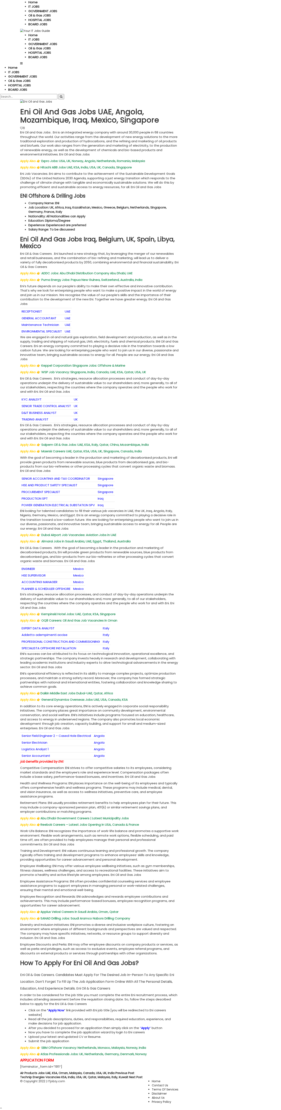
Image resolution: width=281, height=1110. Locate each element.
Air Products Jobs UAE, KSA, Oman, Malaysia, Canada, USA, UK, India (77, 1073)
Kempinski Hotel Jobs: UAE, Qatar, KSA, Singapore (78, 614)
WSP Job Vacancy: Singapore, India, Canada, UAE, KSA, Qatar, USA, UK (94, 372)
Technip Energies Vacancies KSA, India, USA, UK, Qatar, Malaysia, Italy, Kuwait (81, 1077)
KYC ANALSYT (32, 399)
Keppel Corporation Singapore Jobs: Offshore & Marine (83, 365)
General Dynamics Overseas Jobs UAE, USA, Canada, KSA (85, 699)
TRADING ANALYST (35, 419)
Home (33, 2)
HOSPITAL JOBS (39, 20)
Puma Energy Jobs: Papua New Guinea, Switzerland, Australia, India (92, 280)
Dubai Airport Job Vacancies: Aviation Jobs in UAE (79, 535)
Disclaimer (159, 1093)
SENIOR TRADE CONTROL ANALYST (46, 406)
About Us (158, 1098)
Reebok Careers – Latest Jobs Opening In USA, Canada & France (90, 824)
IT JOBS (33, 6)
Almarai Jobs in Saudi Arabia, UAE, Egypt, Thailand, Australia (86, 541)
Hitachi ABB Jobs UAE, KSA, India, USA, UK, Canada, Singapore (87, 167)
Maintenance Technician (40, 325)
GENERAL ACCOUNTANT (39, 318)
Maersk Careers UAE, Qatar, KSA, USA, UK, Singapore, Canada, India (92, 451)
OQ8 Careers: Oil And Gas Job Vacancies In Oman (79, 620)
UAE (67, 311)
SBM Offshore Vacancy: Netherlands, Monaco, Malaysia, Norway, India (93, 1047)
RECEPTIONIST (32, 311)
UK (76, 399)
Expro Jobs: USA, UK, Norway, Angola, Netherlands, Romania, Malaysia (93, 161)
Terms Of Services (165, 1089)
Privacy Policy (161, 1102)
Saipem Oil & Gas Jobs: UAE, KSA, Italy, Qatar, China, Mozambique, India (95, 444)
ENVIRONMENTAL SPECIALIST (42, 331)
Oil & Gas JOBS (39, 15)
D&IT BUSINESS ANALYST (39, 413)
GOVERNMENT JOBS (42, 11)
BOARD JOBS (37, 24)
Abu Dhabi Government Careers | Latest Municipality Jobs (85, 818)
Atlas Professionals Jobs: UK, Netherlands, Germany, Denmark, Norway (94, 1054)
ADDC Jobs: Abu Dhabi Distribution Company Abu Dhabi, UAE (86, 273)
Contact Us (160, 1085)
